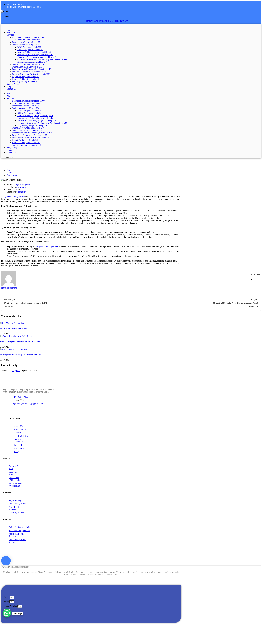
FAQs (16, 451)
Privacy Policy (20, 445)
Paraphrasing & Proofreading (15, 484)
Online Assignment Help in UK (25, 45)
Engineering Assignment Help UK (32, 62)
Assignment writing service (13, 196)
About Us (11, 32)
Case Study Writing (13, 473)
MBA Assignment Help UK (29, 47)
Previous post (10, 299)
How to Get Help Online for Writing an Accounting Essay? (235, 303)
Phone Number (10, 606)
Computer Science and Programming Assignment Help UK (43, 59)
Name (7, 597)
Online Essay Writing (18, 503)
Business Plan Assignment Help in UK (28, 37)
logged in (16, 370)
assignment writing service (46, 246)
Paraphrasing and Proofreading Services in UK (32, 69)
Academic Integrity (22, 436)
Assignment (12, 175)
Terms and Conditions (18, 440)
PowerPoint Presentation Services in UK (29, 71)
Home (9, 30)
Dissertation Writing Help (14, 478)
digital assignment (23, 184)
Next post (254, 299)
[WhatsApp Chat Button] (7, 613)
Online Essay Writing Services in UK (28, 64)
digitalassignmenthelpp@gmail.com (28, 403)
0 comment (21, 192)
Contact (17, 433)
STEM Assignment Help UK (30, 49)
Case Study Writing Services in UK (27, 40)
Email (6, 601)
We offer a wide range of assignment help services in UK (25, 303)
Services (10, 35)
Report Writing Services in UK (25, 76)
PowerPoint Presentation (14, 508)
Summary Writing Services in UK (26, 81)
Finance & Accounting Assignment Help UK (36, 57)
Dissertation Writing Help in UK (26, 42)
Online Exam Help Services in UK (27, 67)
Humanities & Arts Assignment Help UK (35, 54)
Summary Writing (16, 512)
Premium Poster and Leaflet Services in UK (31, 74)
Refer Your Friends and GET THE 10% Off (107, 21)
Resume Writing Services (19, 530)
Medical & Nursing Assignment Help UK (35, 52)
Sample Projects (13, 84)
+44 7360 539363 (20, 397)
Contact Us (11, 89)
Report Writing (15, 500)
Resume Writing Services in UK (26, 79)
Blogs (9, 86)
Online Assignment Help (19, 527)
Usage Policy (20, 448)
